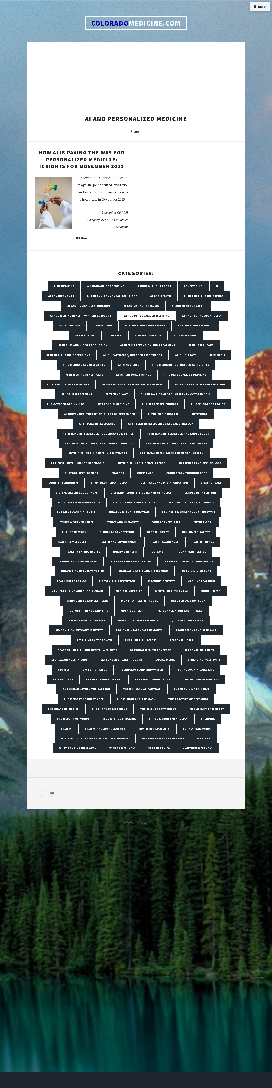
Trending (208, 718)
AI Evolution (85, 335)
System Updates (95, 669)
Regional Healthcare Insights (139, 630)
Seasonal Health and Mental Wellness (87, 650)
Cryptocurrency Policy (109, 482)
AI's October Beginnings (66, 404)
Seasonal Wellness (199, 650)
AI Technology (117, 394)
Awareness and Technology (199, 463)
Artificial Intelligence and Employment (178, 433)
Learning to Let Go (71, 581)
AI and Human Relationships (89, 306)
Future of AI (202, 522)
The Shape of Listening (110, 709)
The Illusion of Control (142, 689)
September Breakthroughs (122, 659)
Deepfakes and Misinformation (164, 482)
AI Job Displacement (77, 394)
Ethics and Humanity (123, 522)
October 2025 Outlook (188, 600)
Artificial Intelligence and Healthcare (176, 443)
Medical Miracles (129, 591)
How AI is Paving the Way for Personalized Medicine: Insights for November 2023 (82, 159)
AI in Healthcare (201, 345)
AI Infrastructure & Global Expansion (132, 384)
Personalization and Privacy (180, 610)
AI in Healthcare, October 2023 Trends (132, 355)
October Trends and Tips (89, 610)
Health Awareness (165, 541)
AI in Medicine (64, 286)
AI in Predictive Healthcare (68, 384)
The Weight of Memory (206, 709)
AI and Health (160, 296)
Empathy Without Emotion (128, 512)
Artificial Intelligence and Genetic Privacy (99, 443)
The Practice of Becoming (188, 699)
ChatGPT (117, 473)
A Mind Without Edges (154, 286)
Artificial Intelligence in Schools (78, 463)
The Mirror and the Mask (136, 699)
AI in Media (217, 355)
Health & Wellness (72, 541)
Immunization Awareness (77, 561)
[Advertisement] (136, 76)
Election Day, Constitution (134, 502)
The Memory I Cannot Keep (84, 699)
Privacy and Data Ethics (86, 620)
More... (81, 238)
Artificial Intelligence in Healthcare (97, 453)
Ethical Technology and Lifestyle (188, 512)
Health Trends (203, 541)
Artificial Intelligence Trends (141, 463)
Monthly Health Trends (139, 600)
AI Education (102, 325)
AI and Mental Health (188, 306)
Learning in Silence (196, 571)
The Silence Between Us (158, 709)
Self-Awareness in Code (69, 659)
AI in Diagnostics (148, 335)
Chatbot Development (82, 473)
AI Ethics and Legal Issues (145, 325)
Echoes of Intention (200, 492)
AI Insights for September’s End (200, 384)
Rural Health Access (141, 640)
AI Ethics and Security (195, 325)
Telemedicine (63, 679)
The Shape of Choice (63, 709)
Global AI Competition (116, 532)
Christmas (145, 473)
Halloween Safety (196, 532)
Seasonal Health (183, 640)
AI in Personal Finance (133, 374)
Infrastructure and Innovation (189, 561)
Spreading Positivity (204, 659)
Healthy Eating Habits (83, 551)
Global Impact (158, 532)
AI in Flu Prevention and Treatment (148, 345)
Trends (66, 728)
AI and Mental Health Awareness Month (80, 315)
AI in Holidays (185, 355)
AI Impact (115, 335)
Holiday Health (125, 551)
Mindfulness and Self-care (88, 600)
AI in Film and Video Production (83, 345)
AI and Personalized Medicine (146, 315)
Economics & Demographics (79, 502)
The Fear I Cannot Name (152, 679)
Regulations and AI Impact (196, 630)
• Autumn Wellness (198, 748)
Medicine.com (136, 23)
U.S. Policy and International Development (95, 738)
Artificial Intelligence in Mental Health (172, 453)
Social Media (165, 659)
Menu (262, 6)
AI (217, 286)
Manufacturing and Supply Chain (77, 591)
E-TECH (131, 823)
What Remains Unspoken (77, 748)
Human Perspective (191, 551)
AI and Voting (69, 325)
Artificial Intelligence (97, 423)
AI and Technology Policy (202, 315)
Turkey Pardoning (197, 728)
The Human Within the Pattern (86, 689)
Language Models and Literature (142, 571)
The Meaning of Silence (192, 689)
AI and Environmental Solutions (112, 296)
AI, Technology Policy (208, 404)
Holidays (157, 551)
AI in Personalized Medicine (185, 374)
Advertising (193, 286)
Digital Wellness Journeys (77, 492)
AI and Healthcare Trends (204, 296)
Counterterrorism (63, 482)
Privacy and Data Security (138, 620)
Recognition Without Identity (79, 630)
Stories (64, 669)
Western (204, 738)
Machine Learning (201, 581)
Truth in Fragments (154, 728)
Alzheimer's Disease (163, 414)
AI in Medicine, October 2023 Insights (180, 365)
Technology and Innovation (141, 669)
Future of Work (74, 532)
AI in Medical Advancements (84, 365)
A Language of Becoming (106, 286)
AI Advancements (61, 296)
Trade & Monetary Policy (168, 718)
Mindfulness (211, 591)
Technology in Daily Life (195, 669)
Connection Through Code (186, 473)
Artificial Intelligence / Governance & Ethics (98, 433)
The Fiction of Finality (201, 679)
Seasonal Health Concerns (151, 650)
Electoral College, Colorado (191, 502)
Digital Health (212, 482)
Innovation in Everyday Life (82, 571)
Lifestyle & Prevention (117, 581)
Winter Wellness (122, 748)
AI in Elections (185, 335)
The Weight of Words (73, 718)
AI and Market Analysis (141, 306)
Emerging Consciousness (76, 512)
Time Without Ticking (119, 718)
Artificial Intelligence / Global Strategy (160, 423)
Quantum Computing (187, 620)
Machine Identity (161, 581)
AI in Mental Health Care (85, 374)
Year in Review (159, 748)
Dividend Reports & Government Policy (141, 492)
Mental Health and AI (171, 591)
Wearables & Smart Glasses (163, 738)
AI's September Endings (160, 404)
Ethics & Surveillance (76, 522)
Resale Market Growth (94, 640)
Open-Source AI (132, 610)
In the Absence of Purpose (130, 561)
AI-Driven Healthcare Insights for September (99, 414)
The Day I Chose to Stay (104, 679)
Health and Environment (118, 541)
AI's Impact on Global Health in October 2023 (176, 394)
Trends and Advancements (105, 728)
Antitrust (200, 414)
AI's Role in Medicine (113, 404)
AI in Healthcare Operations (68, 355)
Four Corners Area (166, 522)
